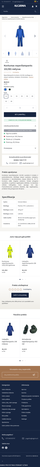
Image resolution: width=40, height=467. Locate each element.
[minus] (7, 108)
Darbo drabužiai (6, 389)
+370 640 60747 (13, 163)
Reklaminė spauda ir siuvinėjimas (30, 396)
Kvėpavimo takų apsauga (8, 409)
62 (6, 101)
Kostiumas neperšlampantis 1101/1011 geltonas (8, 263)
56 (22, 96)
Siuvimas (24, 393)
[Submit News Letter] (34, 375)
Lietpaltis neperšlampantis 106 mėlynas (29, 263)
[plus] (33, 108)
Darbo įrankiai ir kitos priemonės (10, 426)
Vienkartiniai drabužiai (8, 393)
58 (27, 96)
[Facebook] (3, 448)
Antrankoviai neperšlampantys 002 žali (29, 341)
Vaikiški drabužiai (6, 419)
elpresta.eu (35, 456)
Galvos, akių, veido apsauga (9, 403)
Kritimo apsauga (6, 412)
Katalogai (24, 419)
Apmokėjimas (25, 409)
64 (11, 101)
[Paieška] (35, 11)
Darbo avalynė (6, 396)
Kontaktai (24, 416)
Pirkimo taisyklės (26, 412)
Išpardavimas (5, 422)
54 (16, 96)
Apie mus (24, 389)
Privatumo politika (26, 399)
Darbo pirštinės (6, 399)
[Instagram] (7, 447)
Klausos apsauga (6, 406)
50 (6, 96)
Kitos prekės (5, 416)
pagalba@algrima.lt (28, 163)
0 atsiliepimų (16, 72)
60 (32, 96)
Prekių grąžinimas (26, 406)
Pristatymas (25, 403)
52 (11, 96)
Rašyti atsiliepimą (20, 295)
